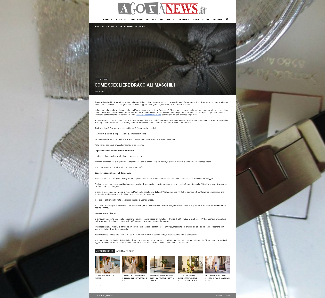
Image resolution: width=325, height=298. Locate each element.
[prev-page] (96, 285)
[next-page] (100, 285)
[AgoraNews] (162, 8)
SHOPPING (217, 19)
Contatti (227, 296)
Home (97, 26)
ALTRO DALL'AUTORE (125, 251)
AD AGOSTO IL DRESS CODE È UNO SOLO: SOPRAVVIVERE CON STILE (134, 278)
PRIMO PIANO (137, 19)
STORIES (106, 19)
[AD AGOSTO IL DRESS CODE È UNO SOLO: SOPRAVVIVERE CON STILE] (134, 264)
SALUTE (205, 19)
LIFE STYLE (182, 19)
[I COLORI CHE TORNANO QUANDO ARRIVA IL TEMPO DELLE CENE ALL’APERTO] (190, 264)
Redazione (218, 296)
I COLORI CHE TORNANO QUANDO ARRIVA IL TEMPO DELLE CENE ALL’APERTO (188, 278)
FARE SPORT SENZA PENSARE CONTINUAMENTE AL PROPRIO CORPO (162, 278)
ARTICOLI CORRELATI (104, 251)
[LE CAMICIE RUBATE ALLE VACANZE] (107, 264)
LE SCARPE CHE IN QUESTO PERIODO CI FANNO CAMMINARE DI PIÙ (217, 278)
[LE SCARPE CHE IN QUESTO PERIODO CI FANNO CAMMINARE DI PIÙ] (217, 264)
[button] (227, 20)
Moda (113, 26)
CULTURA (150, 19)
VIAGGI (196, 19)
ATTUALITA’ (121, 19)
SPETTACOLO (166, 19)
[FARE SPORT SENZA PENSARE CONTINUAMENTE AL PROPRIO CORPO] (162, 264)
